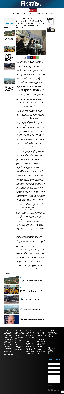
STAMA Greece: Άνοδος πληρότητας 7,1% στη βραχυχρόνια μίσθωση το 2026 (41, 350)
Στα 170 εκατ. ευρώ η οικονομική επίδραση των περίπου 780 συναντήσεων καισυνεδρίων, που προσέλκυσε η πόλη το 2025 (19, 350)
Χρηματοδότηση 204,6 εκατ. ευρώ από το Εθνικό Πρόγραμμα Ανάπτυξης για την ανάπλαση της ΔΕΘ (19, 333)
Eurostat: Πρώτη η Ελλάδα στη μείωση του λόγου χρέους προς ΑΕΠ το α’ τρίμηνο (19, 356)
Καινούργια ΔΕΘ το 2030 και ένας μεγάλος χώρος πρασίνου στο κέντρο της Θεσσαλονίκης (30, 346)
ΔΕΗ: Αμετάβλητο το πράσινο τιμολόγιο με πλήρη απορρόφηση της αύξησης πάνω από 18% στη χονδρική (19, 343)
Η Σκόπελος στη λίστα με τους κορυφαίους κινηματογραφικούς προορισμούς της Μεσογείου (41, 339)
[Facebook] (7, 23)
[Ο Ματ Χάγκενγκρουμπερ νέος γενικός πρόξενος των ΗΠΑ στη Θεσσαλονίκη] (11, 319)
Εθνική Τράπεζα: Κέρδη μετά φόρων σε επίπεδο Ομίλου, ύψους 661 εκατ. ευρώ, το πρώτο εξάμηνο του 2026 (19, 346)
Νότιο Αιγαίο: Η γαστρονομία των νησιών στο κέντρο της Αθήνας (8, 354)
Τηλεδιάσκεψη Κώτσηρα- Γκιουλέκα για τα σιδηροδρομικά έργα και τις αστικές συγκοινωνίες (9, 88)
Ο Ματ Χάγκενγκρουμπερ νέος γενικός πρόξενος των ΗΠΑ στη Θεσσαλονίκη (32, 320)
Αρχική (5, 16)
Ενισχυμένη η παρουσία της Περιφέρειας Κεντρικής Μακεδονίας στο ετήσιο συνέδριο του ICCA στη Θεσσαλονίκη (41, 347)
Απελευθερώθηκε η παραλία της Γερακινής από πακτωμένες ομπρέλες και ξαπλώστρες (41, 333)
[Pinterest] (34, 57)
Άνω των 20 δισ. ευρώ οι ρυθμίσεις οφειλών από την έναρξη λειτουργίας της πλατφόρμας (19, 341)
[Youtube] (12, 23)
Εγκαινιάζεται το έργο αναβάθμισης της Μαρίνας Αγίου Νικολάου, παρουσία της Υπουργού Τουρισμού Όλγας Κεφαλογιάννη (41, 336)
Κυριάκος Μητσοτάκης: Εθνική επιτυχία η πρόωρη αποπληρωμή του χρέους (30, 341)
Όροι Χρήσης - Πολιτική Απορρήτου (54, 359)
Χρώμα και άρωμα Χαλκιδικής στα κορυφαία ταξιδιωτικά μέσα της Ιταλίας (41, 341)
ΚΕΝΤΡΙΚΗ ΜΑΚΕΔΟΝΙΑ (12, 16)
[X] (10, 23)
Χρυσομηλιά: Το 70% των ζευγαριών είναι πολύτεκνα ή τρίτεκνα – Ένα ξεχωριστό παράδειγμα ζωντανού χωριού (9, 41)
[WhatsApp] (37, 57)
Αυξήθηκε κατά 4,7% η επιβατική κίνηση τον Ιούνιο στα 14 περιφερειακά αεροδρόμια (41, 344)
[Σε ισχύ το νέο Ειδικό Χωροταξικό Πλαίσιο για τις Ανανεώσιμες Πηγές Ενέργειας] (9, 66)
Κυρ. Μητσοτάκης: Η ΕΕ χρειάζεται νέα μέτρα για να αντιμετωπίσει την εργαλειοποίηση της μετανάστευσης (30, 349)
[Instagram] (8, 23)
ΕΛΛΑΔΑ (6, 53)
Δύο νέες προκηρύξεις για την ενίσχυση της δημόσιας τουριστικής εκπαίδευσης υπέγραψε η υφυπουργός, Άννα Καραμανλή (30, 352)
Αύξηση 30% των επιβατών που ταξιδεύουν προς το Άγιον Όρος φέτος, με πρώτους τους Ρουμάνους (41, 352)
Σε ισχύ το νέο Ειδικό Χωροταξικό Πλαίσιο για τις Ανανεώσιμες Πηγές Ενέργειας (9, 73)
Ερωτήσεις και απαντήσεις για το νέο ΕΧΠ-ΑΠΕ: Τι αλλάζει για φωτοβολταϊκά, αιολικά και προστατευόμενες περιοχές (8, 352)
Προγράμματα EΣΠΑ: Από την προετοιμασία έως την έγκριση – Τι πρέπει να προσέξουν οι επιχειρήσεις (19, 353)
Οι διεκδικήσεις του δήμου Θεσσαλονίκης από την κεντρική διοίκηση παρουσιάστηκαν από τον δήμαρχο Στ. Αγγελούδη (30, 343)
